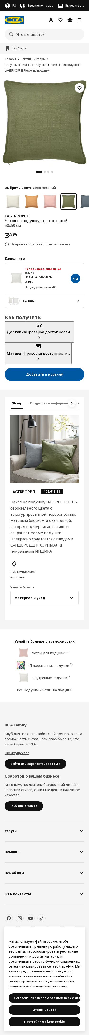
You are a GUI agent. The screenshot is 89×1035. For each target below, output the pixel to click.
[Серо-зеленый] (68, 201)
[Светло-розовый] (50, 201)
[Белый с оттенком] (13, 201)
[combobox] (43, 34)
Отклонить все (44, 1010)
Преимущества (17, 753)
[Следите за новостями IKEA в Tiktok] (41, 918)
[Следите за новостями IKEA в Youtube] (31, 918)
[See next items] (72, 403)
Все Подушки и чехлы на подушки (44, 690)
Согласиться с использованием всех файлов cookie (47, 998)
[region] (44, 122)
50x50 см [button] (13, 225)
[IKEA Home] (14, 20)
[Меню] (79, 20)
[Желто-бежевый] (31, 201)
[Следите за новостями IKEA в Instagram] (20, 918)
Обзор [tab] (16, 403)
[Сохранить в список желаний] (79, 88)
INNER (29, 273)
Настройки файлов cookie (44, 1022)
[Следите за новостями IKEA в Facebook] (9, 918)
